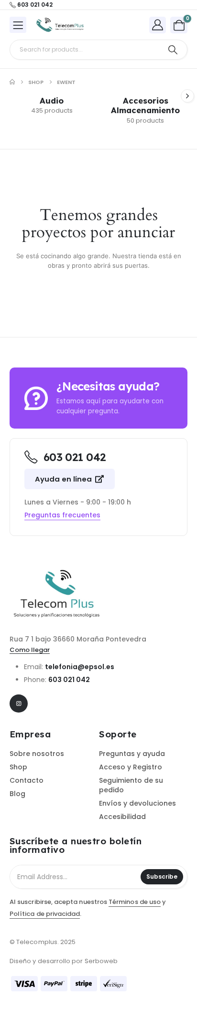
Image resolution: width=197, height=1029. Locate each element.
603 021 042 (69, 679)
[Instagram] (19, 703)
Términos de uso (135, 901)
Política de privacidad (45, 913)
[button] (187, 96)
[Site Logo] (60, 25)
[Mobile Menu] (18, 25)
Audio (52, 100)
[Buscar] (173, 49)
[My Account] (157, 24)
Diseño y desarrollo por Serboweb (64, 961)
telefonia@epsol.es (79, 667)
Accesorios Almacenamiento (145, 105)
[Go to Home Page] (12, 82)
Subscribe (161, 876)
